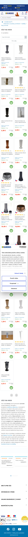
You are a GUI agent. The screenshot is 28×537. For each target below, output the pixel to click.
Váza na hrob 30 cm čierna (6, 121)
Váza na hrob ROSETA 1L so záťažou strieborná (6, 218)
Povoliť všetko (14, 278)
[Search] (25, 17)
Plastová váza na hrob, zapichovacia (20, 344)
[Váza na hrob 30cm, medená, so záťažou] (7, 144)
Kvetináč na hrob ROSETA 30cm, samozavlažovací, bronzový (20, 219)
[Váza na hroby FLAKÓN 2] (7, 366)
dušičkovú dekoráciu (12, 407)
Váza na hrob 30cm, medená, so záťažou (7, 153)
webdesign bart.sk (14, 535)
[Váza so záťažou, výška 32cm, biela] (21, 304)
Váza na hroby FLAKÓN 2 (5, 375)
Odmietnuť (14, 288)
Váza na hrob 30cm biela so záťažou (20, 90)
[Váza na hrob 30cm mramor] (21, 144)
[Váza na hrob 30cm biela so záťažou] (21, 81)
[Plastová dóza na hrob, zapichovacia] (21, 112)
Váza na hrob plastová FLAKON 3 (20, 58)
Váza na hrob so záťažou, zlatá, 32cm (5, 314)
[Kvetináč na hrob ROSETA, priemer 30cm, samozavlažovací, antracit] (7, 176)
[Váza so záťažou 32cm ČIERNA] (7, 240)
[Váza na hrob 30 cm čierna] (7, 112)
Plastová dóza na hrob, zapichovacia (20, 121)
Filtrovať (13, 41)
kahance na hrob (7, 435)
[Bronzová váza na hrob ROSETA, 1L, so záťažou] (21, 240)
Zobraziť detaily (19, 273)
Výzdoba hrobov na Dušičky (8, 444)
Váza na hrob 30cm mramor (20, 153)
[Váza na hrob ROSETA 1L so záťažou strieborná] (7, 208)
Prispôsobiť (13, 283)
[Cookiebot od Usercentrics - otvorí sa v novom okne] (19, 247)
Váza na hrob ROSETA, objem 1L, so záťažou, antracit (20, 186)
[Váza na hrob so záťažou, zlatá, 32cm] (7, 304)
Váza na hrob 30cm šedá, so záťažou (6, 344)
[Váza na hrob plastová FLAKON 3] (21, 49)
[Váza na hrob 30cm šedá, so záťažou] (7, 335)
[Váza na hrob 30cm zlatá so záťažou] (7, 81)
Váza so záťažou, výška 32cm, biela (20, 313)
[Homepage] (10, 13)
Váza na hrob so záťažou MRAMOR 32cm (6, 59)
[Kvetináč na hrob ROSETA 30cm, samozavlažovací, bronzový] (21, 208)
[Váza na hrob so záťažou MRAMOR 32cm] (7, 49)
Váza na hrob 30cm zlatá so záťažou (6, 90)
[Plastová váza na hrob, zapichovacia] (21, 335)
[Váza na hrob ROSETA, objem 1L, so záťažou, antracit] (21, 176)
